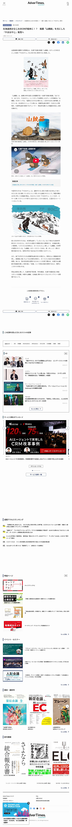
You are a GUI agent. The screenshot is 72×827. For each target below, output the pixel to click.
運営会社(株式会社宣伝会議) (43, 800)
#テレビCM (42, 343)
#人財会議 (49, 343)
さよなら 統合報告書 (9, 775)
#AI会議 (19, 343)
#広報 (54, 343)
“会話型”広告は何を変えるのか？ (8, 728)
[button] (49, 42)
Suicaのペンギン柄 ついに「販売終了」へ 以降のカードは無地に (24, 545)
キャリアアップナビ (30, 585)
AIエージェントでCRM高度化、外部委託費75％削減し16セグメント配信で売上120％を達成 (34, 459)
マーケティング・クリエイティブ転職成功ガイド (37, 625)
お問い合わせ (39, 798)
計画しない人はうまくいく (35, 775)
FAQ (37, 796)
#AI (14, 343)
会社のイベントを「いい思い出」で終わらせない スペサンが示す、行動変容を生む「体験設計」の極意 (45, 374)
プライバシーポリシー (8, 800)
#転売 (59, 343)
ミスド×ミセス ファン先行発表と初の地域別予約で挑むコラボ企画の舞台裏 (27, 542)
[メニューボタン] (4, 4)
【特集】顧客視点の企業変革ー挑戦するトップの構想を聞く (40, 599)
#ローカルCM (15, 25)
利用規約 (5, 798)
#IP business (35, 343)
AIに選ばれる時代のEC (31, 728)
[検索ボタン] (68, 4)
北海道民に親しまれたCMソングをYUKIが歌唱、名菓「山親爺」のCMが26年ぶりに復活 (32, 184)
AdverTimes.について (8, 796)
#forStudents (26, 343)
